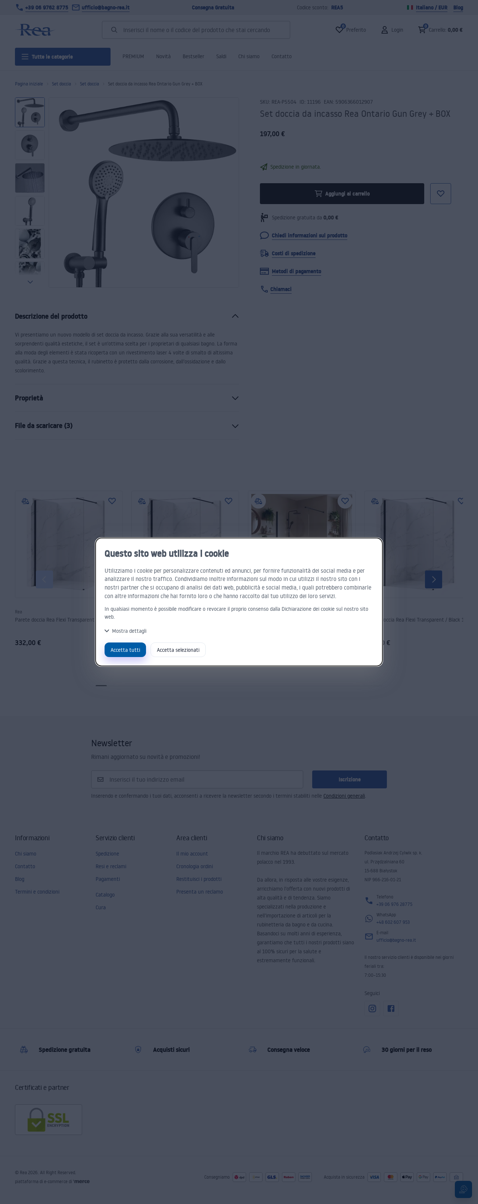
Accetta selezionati (178, 649)
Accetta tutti (125, 649)
